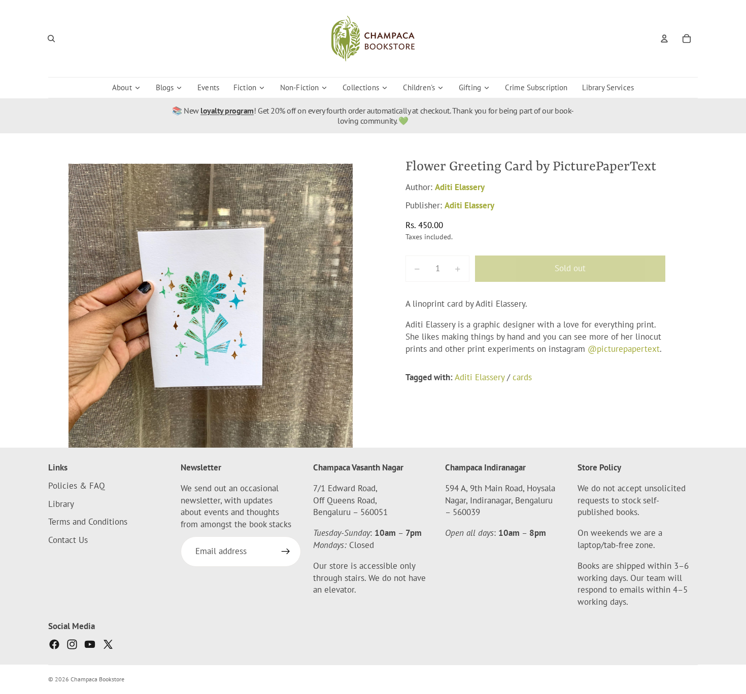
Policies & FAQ (76, 485)
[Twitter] (108, 644)
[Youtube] (90, 644)
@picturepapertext (624, 348)
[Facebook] (54, 644)
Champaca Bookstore (97, 679)
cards (522, 377)
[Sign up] (285, 551)
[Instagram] (72, 644)
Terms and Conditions (87, 522)
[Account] (664, 38)
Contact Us (68, 539)
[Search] (51, 38)
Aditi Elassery (460, 187)
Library (61, 503)
